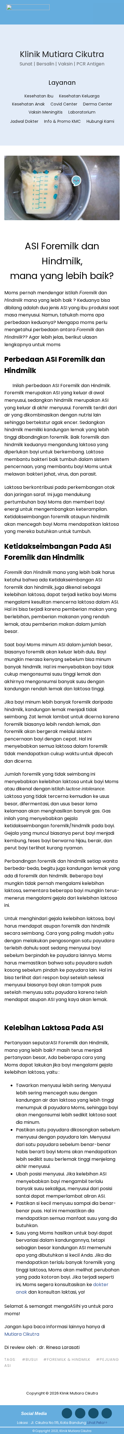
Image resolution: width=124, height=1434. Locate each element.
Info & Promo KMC (62, 121)
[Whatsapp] (67, 1413)
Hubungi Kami (100, 121)
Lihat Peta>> (97, 1422)
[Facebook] (93, 1413)
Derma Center (97, 104)
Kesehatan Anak (28, 104)
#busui (30, 1359)
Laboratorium (81, 112)
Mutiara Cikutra (22, 1334)
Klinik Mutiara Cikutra (62, 54)
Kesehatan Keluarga (79, 96)
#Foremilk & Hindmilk (67, 1359)
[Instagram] (80, 1413)
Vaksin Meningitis (46, 112)
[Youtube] (107, 1413)
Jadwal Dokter (24, 121)
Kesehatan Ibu (39, 96)
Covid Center (63, 104)
